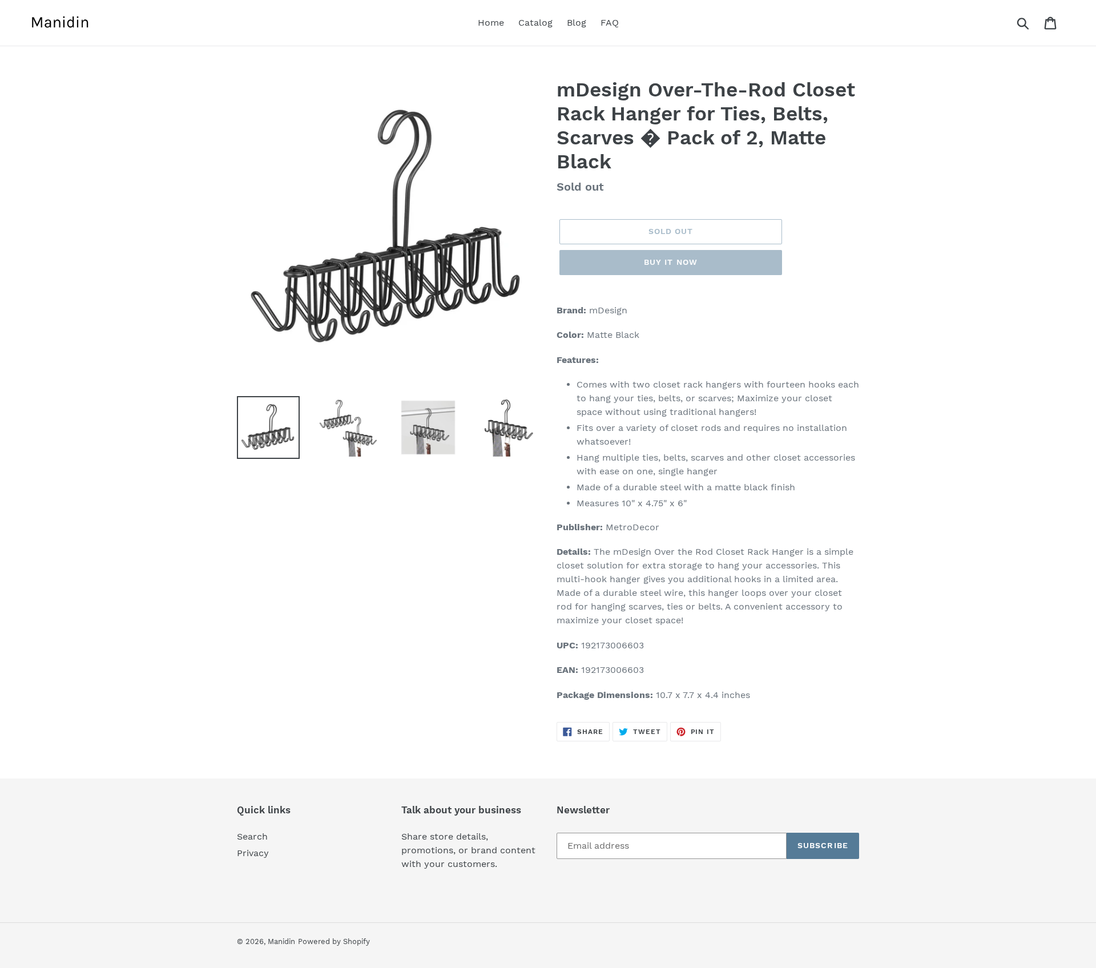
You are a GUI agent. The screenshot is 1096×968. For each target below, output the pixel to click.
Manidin (281, 941)
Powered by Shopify (334, 941)
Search (252, 836)
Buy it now (671, 262)
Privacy (253, 853)
